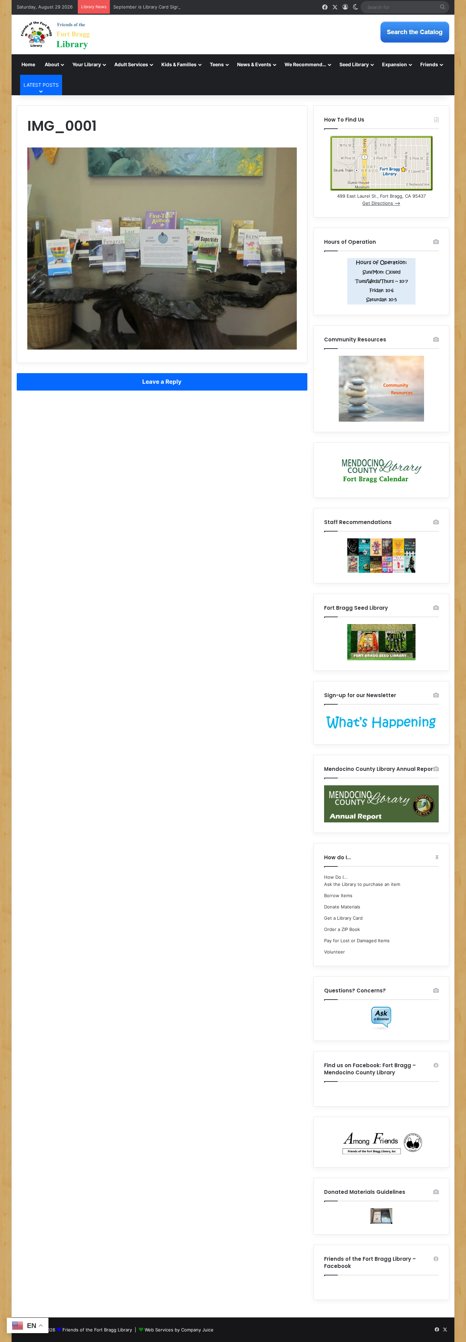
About (52, 64)
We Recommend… (305, 64)
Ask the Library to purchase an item (362, 884)
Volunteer (334, 952)
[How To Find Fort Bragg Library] (381, 189)
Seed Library (354, 64)
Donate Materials (342, 906)
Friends (429, 64)
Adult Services (131, 64)
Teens (217, 64)
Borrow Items (338, 895)
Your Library (86, 64)
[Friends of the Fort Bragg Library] (55, 34)
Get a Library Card (343, 918)
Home (28, 64)
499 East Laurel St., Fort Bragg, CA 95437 (381, 196)
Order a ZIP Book (342, 929)
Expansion (394, 64)
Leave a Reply (161, 381)
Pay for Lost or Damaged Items (357, 940)
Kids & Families (178, 64)
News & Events (254, 64)
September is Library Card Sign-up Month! (158, 7)
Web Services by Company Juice (179, 1329)
